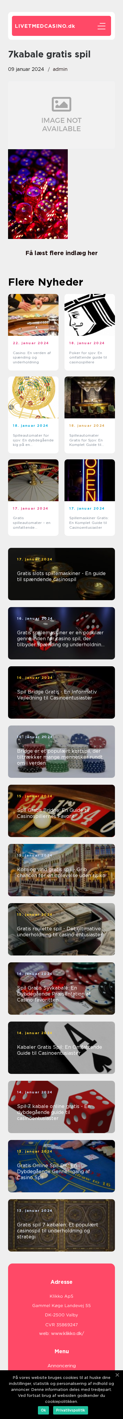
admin (60, 69)
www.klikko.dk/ (67, 1333)
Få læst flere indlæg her (61, 253)
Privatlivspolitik (70, 1410)
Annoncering (61, 1365)
